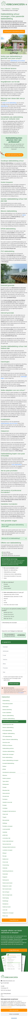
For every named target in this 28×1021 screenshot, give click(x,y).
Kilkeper (5, 853)
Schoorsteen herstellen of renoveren (12, 576)
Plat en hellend (7, 588)
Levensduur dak (6, 838)
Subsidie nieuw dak (7, 802)
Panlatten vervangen (8, 826)
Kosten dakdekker (7, 712)
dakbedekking (4, 106)
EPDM (5, 602)
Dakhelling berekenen (8, 871)
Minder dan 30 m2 (8, 612)
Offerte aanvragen (14, 683)
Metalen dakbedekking (8, 727)
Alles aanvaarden (14, 1010)
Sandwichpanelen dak (8, 724)
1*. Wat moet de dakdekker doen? (10, 568)
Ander (5, 578)
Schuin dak (5, 862)
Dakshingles (6, 706)
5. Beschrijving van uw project (9, 622)
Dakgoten (5, 877)
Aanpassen (14, 1018)
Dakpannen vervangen (8, 912)
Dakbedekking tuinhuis (8, 748)
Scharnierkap (6, 865)
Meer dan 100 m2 (8, 618)
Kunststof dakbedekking (8, 763)
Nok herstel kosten (7, 889)
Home (2, 8)
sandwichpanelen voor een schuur (9, 423)
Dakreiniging (6, 898)
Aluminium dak (6, 742)
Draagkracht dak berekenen (9, 811)
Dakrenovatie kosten (7, 883)
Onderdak (5, 868)
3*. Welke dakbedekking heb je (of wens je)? (13, 592)
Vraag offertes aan (14, 920)
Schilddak (5, 808)
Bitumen (6, 598)
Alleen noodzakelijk (14, 1014)
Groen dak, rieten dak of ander (11, 604)
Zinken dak (5, 814)
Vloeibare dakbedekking (8, 751)
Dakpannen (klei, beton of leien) (11, 594)
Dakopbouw (5, 903)
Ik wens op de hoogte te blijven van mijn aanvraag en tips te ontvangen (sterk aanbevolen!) (13, 678)
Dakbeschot (5, 859)
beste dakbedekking (16, 464)
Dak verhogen (6, 892)
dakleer (24, 215)
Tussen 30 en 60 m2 (9, 614)
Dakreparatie (6, 784)
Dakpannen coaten (7, 886)
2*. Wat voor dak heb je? (8, 582)
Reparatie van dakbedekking (10, 570)
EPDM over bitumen (7, 745)
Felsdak (4, 787)
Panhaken (5, 799)
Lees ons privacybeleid (6, 1007)
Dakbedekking (15, 8)
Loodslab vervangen (7, 850)
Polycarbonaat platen (8, 703)
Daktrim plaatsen (7, 778)
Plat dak (6, 584)
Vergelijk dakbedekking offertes (14, 155)
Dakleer (4, 766)
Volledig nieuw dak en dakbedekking (12, 574)
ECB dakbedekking (7, 730)
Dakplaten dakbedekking (9, 718)
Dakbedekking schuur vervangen (10, 10)
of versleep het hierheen (9, 635)
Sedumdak (5, 874)
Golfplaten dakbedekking (9, 733)
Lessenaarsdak (6, 829)
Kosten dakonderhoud (8, 841)
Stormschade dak (7, 844)
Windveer (5, 775)
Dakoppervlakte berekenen (9, 847)
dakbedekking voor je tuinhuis (17, 60)
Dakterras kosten (7, 906)
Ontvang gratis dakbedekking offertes (14, 31)
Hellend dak (7, 586)
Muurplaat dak (6, 790)
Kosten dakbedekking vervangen (10, 760)
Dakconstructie (6, 793)
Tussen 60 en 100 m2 (9, 616)
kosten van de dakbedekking (9, 102)
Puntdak (5, 805)
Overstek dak (6, 796)
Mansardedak (6, 820)
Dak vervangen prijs (7, 895)
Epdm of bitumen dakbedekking (10, 739)
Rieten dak (5, 915)
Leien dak (5, 909)
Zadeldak (5, 832)
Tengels (4, 817)
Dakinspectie (6, 880)
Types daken (6, 781)
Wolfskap (5, 823)
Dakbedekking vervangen (10, 572)
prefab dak (5, 835)
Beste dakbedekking (7, 757)
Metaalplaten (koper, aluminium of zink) (13, 596)
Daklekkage (5, 901)
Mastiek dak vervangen (8, 754)
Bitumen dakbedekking (8, 715)
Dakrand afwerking (7, 709)
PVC (5, 600)
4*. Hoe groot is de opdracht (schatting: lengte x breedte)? (14, 609)
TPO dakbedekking (7, 736)
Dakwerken (8, 8)
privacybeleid (21, 692)
